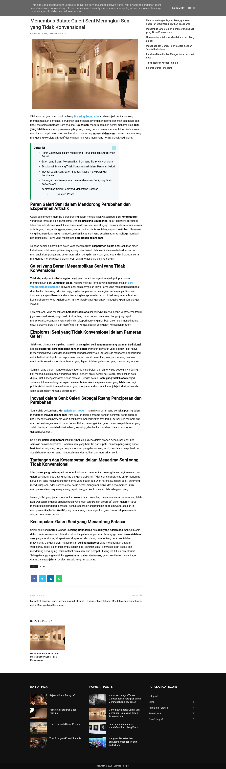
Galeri (42, 566)
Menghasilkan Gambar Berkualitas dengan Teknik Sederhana (123, 741)
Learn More (178, 8)
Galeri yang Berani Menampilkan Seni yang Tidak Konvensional (77, 161)
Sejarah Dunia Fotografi (159, 68)
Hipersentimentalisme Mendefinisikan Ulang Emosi (115, 601)
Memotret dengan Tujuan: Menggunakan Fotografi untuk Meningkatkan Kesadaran (125, 698)
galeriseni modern (75, 410)
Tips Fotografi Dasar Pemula (64, 724)
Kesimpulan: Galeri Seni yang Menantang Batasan (70, 189)
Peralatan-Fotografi (159, 707)
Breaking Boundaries (86, 116)
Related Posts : (66, 194)
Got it (191, 8)
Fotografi (153, 696)
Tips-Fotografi (156, 719)
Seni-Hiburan (155, 713)
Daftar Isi (39, 147)
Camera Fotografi (122, 766)
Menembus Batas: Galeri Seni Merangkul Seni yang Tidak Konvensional (44, 656)
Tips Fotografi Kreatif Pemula (162, 62)
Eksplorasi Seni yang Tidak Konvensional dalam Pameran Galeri (78, 166)
